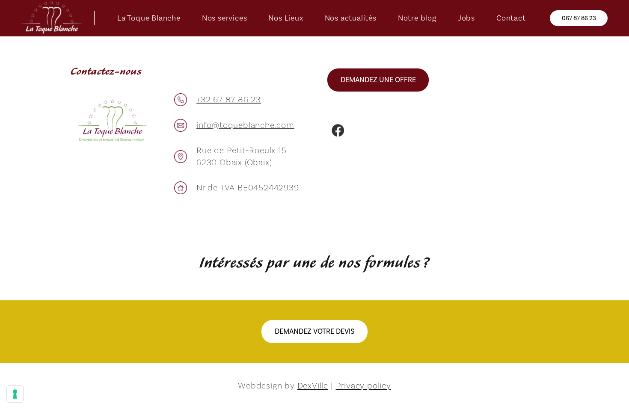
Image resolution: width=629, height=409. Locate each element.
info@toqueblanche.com (245, 125)
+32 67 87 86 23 (228, 99)
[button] (187, 18)
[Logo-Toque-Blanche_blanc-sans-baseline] (51, 18)
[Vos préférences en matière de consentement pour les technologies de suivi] (15, 394)
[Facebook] (338, 130)
